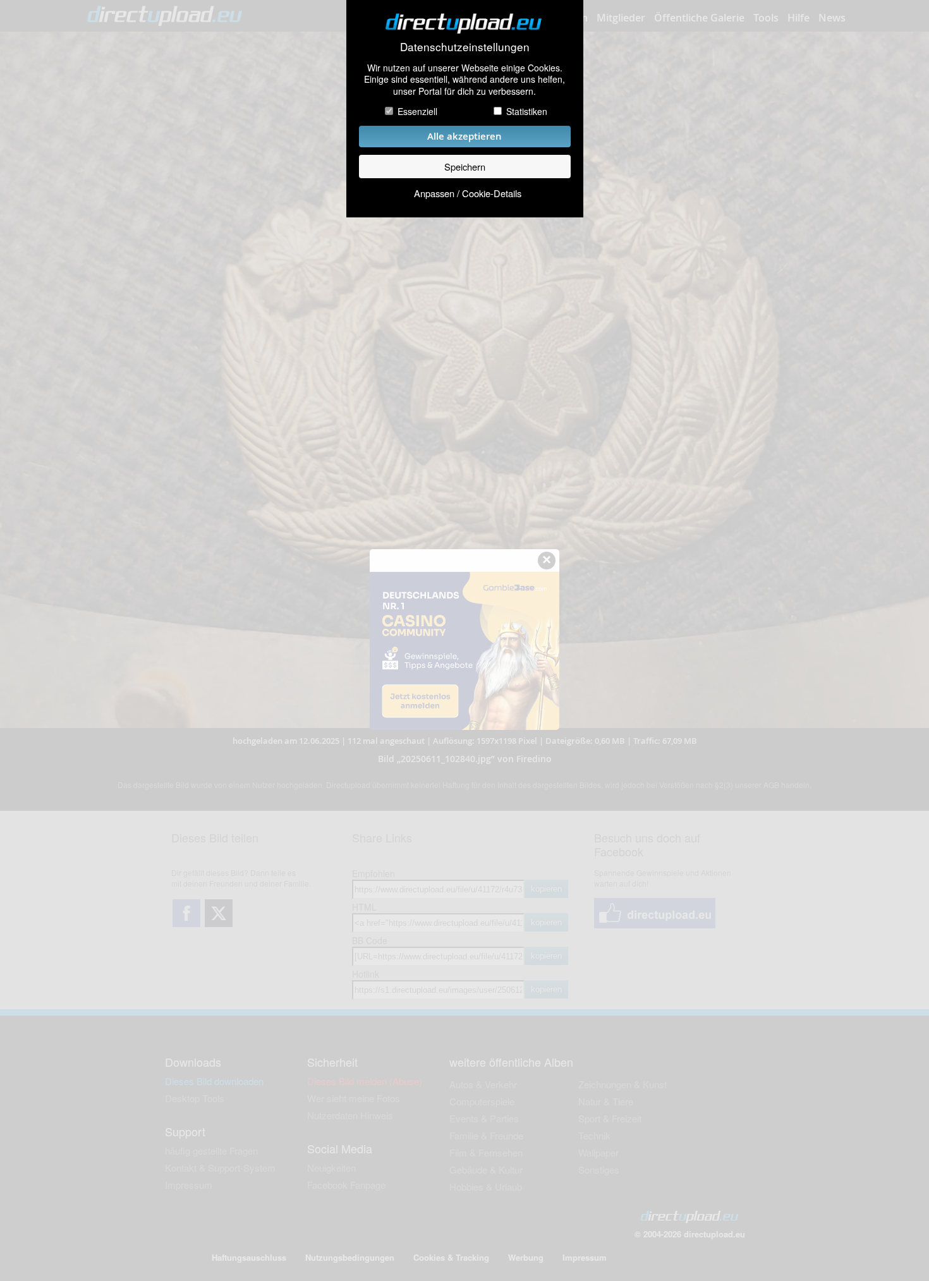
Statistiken (526, 111)
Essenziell (417, 111)
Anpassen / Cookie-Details (467, 193)
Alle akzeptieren (464, 136)
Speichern (464, 166)
